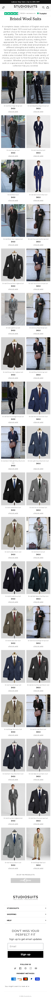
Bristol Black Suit (13, 194)
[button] (3, 7)
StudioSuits (27, 996)
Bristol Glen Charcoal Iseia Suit (38, 818)
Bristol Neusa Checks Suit (13, 862)
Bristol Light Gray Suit (13, 328)
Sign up (25, 954)
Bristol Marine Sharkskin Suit (38, 416)
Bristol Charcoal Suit (13, 150)
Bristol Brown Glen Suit (13, 640)
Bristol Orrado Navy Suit (13, 596)
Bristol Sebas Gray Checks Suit (38, 774)
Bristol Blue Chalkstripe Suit (38, 372)
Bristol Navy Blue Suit (38, 150)
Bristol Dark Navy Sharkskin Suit (13, 774)
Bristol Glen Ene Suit (38, 552)
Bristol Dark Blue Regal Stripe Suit (13, 416)
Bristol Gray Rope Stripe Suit (38, 328)
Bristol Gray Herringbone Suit (13, 818)
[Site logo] (25, 898)
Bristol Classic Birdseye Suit (38, 507)
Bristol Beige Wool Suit (38, 862)
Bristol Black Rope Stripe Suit (13, 106)
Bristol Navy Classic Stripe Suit (38, 283)
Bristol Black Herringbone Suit (13, 239)
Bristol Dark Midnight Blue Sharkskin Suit (13, 462)
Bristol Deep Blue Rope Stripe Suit (38, 106)
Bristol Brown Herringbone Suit (13, 372)
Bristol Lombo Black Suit (13, 507)
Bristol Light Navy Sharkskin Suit (38, 461)
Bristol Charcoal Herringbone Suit (13, 283)
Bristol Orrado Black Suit (38, 729)
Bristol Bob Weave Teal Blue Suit (38, 596)
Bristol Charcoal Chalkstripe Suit (38, 239)
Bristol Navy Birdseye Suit (13, 685)
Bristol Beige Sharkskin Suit (13, 729)
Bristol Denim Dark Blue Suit (38, 194)
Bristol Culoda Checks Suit (13, 552)
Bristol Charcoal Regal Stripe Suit (38, 640)
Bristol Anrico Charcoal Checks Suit (38, 685)
